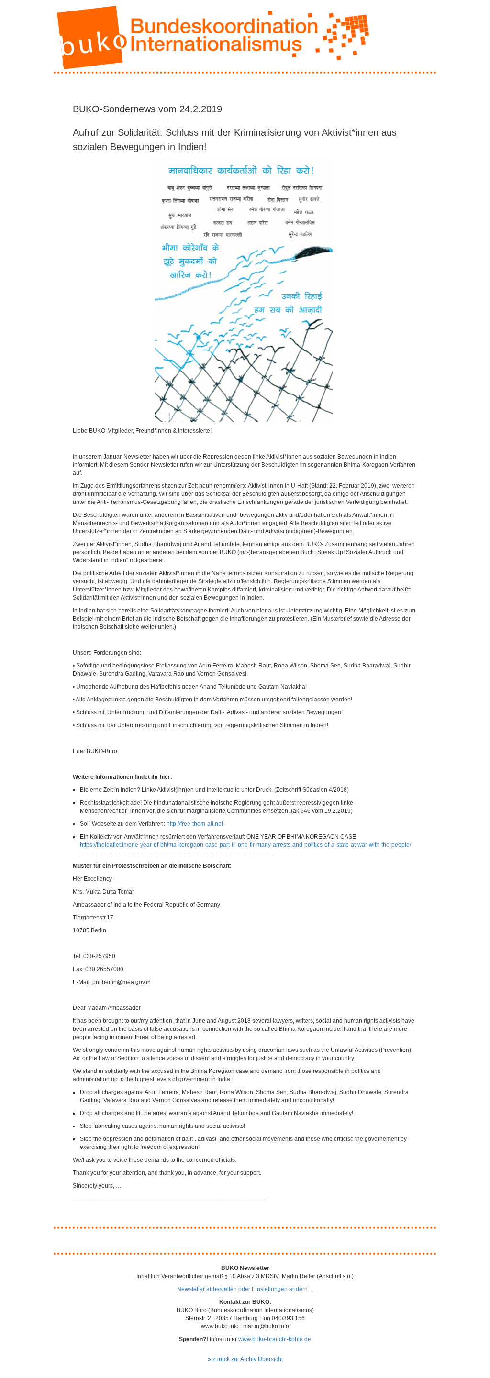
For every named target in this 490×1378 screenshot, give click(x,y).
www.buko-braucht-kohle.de (274, 1339)
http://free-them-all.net (195, 823)
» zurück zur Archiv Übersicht (245, 1359)
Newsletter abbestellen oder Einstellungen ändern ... (245, 1289)
